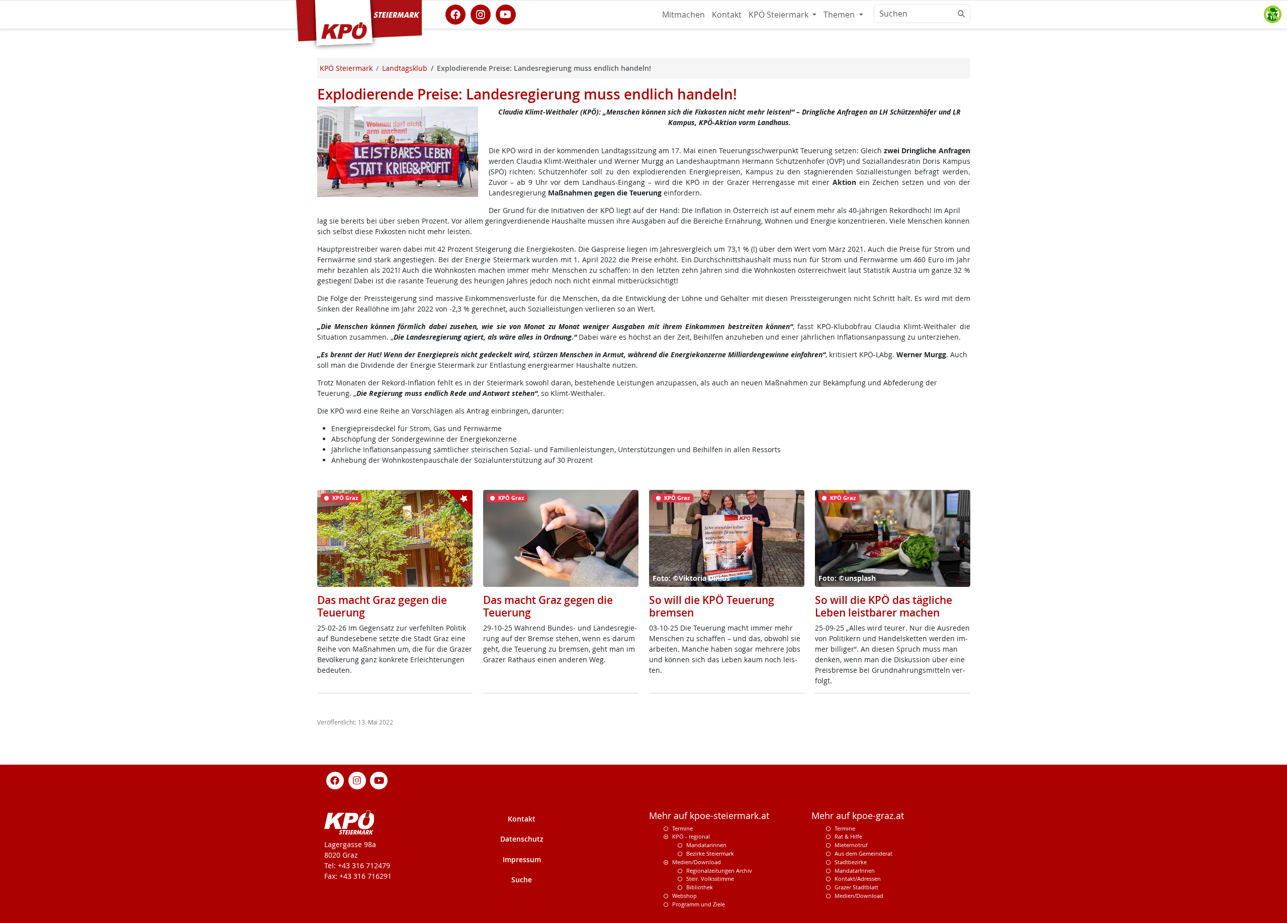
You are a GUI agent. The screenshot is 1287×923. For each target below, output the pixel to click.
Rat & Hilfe (848, 836)
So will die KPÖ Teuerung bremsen (711, 606)
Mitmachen (683, 14)
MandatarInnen (855, 870)
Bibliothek (699, 887)
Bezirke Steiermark (710, 853)
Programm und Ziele (698, 904)
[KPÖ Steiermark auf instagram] (480, 13)
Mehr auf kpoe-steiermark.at (709, 816)
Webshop (684, 895)
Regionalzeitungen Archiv (719, 870)
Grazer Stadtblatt (856, 887)
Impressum (522, 859)
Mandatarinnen (706, 845)
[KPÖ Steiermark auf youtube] (505, 13)
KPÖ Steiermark (779, 14)
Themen (840, 14)
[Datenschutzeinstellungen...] (1272, 15)
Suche (521, 879)
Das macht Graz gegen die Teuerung (382, 606)
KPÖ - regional (691, 836)
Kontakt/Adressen (858, 878)
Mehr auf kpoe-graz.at (857, 816)
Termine (682, 828)
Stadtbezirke (851, 862)
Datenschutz (521, 839)
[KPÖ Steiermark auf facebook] (455, 13)
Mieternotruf (851, 845)
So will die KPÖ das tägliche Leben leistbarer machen (883, 606)
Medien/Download (696, 862)
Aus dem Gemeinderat (863, 853)
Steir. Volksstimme (710, 878)
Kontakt (727, 14)
